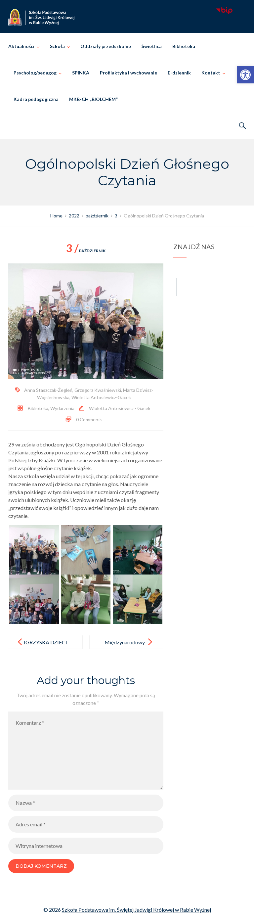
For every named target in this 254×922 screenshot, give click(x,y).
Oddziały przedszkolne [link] (105, 46)
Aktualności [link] (21, 46)
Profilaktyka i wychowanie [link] (128, 72)
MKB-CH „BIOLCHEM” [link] (93, 99)
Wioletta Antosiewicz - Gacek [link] (119, 408)
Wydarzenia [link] (62, 408)
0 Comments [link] (89, 419)
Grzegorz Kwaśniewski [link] (97, 390)
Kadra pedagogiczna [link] (36, 99)
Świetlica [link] (152, 46)
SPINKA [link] (80, 72)
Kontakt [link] (210, 72)
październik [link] (86, 250)
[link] (245, 74)
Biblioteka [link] (183, 46)
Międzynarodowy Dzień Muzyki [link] (125, 647)
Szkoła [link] (57, 46)
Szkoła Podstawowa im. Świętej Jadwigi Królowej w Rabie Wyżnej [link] (136, 909)
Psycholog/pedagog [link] (35, 72)
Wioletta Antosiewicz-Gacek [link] (101, 397)
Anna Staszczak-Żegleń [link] (48, 390)
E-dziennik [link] (179, 72)
